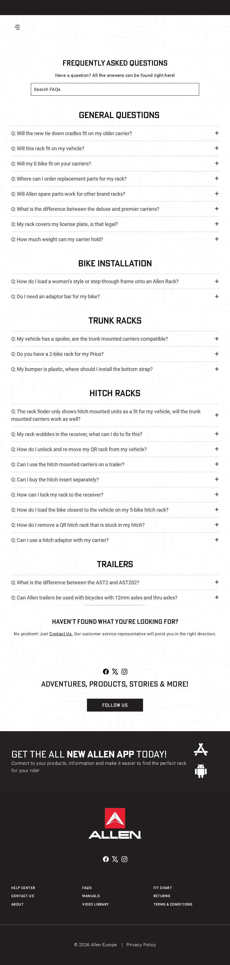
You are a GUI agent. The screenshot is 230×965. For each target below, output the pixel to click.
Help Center (23, 888)
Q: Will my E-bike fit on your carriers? (51, 164)
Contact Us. (61, 633)
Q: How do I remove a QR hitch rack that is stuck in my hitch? (78, 525)
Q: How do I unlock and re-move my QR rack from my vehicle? (79, 449)
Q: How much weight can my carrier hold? (57, 239)
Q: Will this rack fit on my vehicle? (47, 148)
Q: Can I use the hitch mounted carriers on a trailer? (68, 464)
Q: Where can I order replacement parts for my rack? (69, 179)
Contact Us (22, 896)
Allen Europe (111, 27)
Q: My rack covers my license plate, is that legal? (64, 224)
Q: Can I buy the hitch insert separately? (55, 479)
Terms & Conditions (172, 904)
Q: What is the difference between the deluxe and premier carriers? (85, 209)
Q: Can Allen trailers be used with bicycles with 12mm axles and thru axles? (94, 598)
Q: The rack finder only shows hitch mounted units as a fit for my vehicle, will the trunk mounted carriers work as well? (106, 415)
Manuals (91, 896)
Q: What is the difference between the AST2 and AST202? (75, 582)
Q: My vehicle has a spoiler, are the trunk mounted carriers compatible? (89, 339)
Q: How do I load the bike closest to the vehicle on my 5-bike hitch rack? (90, 510)
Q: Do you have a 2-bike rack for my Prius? (57, 354)
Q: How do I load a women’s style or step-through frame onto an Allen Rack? (95, 281)
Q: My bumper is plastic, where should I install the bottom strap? (82, 369)
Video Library (95, 904)
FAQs (86, 888)
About (17, 904)
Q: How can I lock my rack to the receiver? (57, 495)
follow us (115, 705)
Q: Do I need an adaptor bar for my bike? (55, 296)
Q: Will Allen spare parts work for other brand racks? (68, 194)
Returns (161, 896)
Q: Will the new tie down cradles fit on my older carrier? (71, 133)
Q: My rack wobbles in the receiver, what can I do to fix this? (76, 434)
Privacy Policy (141, 944)
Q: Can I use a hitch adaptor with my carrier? (60, 540)
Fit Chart (162, 888)
